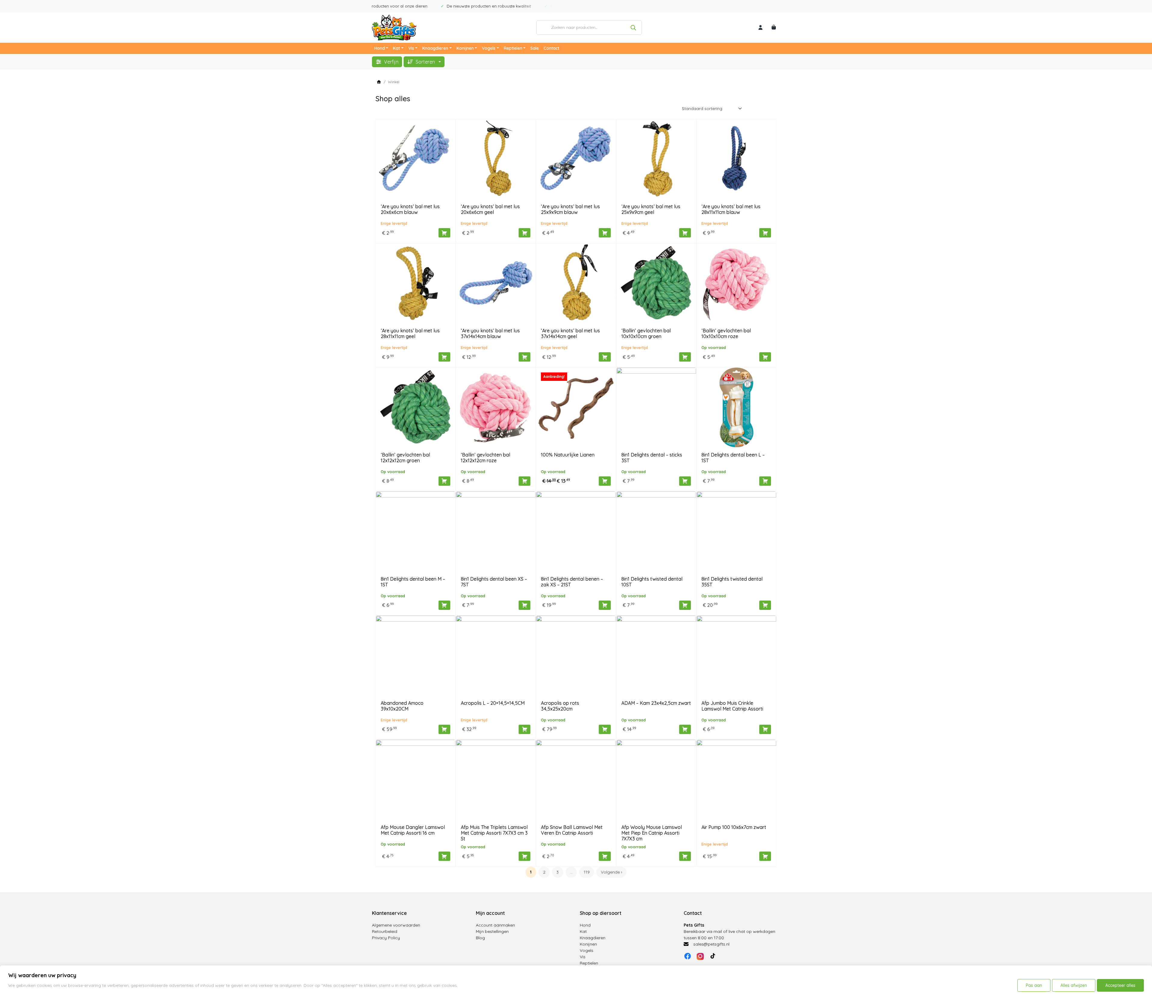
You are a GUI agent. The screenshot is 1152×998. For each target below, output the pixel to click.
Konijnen (465, 48)
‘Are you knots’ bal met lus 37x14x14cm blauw (490, 333)
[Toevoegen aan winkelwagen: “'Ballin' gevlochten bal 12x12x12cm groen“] (444, 481)
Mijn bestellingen (492, 931)
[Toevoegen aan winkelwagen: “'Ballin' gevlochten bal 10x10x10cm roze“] (765, 357)
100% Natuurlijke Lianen (568, 455)
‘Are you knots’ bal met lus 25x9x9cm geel (650, 209)
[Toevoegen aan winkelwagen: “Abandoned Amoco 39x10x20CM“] (444, 729)
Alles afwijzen (1073, 985)
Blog (480, 937)
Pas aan (1034, 985)
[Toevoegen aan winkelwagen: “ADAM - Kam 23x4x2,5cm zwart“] (685, 729)
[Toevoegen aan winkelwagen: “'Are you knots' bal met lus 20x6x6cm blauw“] (444, 233)
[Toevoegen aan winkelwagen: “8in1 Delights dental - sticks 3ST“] (685, 481)
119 (587, 872)
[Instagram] (700, 956)
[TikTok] (713, 956)
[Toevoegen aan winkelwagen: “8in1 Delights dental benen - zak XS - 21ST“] (604, 605)
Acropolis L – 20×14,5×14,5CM (493, 703)
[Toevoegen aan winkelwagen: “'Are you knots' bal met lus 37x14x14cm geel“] (604, 357)
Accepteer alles (1120, 985)
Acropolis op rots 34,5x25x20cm (560, 706)
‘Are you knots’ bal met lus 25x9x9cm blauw (570, 209)
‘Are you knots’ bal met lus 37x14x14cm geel (570, 333)
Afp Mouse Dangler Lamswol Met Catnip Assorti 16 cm (413, 830)
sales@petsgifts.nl (711, 944)
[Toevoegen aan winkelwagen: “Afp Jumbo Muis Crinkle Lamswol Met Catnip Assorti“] (765, 729)
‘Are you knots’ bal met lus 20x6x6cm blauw (410, 209)
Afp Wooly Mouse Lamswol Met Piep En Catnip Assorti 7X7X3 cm (651, 833)
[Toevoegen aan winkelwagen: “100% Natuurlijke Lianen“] (604, 481)
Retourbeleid (384, 931)
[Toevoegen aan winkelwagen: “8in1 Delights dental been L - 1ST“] (765, 481)
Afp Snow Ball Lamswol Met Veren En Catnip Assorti (572, 830)
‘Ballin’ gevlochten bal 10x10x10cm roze (726, 333)
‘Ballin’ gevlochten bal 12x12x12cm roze (485, 457)
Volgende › (611, 872)
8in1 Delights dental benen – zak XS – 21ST (572, 582)
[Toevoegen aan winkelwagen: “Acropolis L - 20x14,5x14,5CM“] (524, 729)
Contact (551, 48)
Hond (379, 48)
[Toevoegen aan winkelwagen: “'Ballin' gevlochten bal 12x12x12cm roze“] (524, 481)
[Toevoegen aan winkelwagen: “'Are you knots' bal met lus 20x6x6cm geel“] (524, 233)
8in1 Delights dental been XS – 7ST (494, 582)
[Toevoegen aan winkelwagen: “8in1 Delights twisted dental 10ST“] (685, 605)
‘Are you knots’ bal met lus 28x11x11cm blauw (730, 209)
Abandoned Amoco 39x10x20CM (402, 706)
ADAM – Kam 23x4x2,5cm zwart (656, 703)
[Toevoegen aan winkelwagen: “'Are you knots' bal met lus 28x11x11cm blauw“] (765, 233)
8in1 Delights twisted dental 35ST (732, 582)
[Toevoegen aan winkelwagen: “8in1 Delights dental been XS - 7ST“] (524, 605)
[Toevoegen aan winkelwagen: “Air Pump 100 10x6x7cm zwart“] (765, 856)
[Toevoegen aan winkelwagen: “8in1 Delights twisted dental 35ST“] (765, 605)
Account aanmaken (495, 925)
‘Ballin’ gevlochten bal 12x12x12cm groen (405, 457)
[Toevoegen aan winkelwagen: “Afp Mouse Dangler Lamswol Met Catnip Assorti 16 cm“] (444, 856)
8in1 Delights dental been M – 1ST (413, 582)
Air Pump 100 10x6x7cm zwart (733, 827)
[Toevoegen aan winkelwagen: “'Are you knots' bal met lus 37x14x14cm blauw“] (524, 357)
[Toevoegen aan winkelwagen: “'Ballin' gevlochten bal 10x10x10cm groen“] (685, 357)
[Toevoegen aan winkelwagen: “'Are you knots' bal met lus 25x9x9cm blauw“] (604, 233)
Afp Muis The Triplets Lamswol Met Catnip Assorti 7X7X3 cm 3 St (494, 833)
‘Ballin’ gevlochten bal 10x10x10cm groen (646, 333)
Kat (396, 48)
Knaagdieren (435, 48)
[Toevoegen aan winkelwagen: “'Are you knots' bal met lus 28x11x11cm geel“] (444, 357)
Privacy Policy (386, 937)
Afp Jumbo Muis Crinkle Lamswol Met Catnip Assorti (732, 706)
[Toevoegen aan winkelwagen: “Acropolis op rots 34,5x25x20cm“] (604, 729)
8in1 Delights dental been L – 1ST (733, 457)
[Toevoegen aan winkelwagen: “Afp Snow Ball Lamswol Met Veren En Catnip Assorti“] (604, 856)
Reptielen (513, 48)
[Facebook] (688, 956)
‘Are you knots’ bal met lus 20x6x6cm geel (490, 209)
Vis (411, 48)
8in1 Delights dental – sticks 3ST (651, 457)
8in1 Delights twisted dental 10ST (651, 582)
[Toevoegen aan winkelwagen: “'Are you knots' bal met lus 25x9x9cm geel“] (685, 233)
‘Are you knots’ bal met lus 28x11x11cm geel (410, 333)
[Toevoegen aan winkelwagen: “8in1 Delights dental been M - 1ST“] (444, 605)
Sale (534, 48)
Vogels (488, 48)
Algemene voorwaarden (396, 925)
